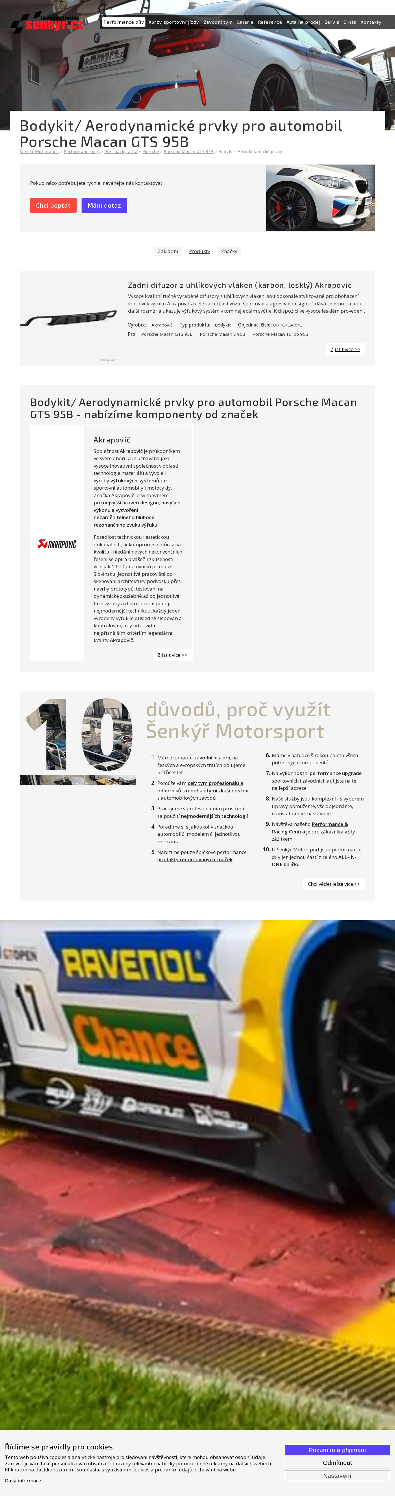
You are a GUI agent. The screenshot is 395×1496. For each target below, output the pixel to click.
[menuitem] (123, 22)
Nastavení (337, 1475)
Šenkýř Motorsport (39, 151)
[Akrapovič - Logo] (57, 543)
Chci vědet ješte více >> (334, 884)
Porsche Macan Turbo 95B (280, 334)
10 (78, 731)
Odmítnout (337, 1462)
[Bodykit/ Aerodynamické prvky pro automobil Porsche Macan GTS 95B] (320, 198)
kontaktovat (148, 183)
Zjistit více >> (345, 349)
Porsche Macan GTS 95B (167, 334)
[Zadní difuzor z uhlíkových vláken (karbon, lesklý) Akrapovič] (69, 318)
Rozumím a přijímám (337, 1450)
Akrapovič (162, 325)
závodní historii (212, 757)
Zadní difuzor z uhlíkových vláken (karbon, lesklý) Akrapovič (240, 285)
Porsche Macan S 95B (222, 334)
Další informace (23, 1480)
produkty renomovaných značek (194, 859)
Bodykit (223, 325)
